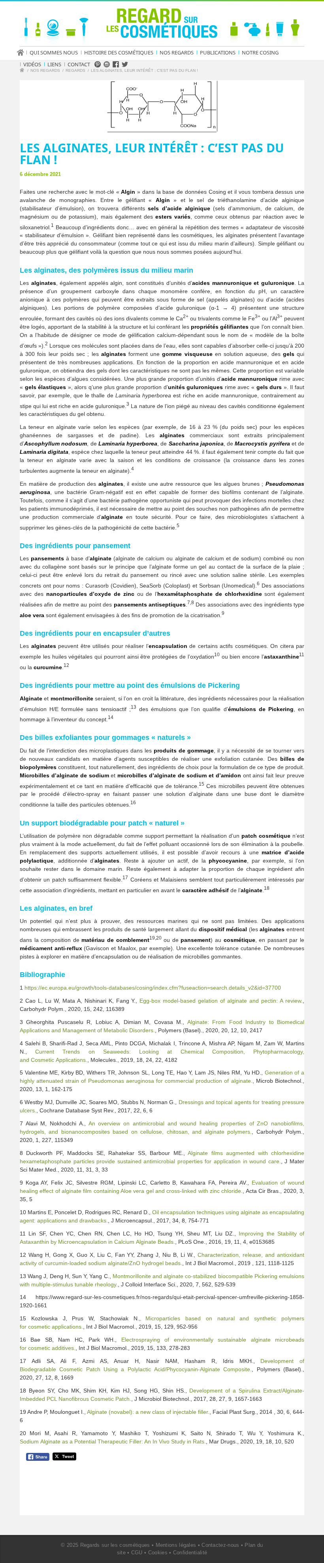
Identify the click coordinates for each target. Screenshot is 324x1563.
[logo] (162, 25)
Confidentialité (190, 1553)
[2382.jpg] (162, 106)
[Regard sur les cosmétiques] (23, 71)
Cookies (158, 1553)
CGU (137, 1553)
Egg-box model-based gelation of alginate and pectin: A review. (221, 1001)
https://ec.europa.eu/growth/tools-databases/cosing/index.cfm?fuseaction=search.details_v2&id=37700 (152, 988)
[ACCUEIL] (23, 52)
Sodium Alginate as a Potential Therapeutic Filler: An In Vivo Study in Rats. (113, 1441)
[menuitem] (23, 52)
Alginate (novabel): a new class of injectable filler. (148, 1412)
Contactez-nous (220, 1545)
